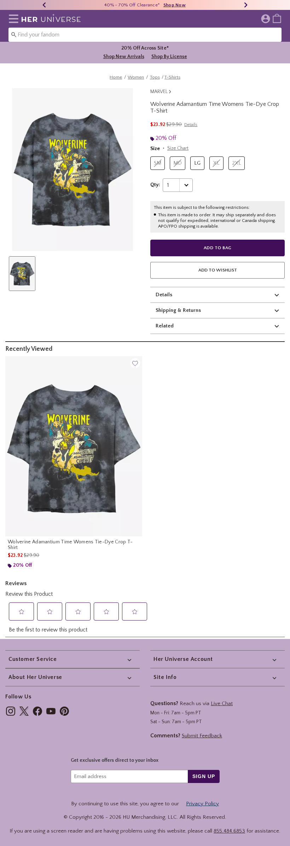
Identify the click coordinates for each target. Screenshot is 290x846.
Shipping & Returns (178, 310)
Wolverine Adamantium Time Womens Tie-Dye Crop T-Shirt (70, 544)
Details (164, 295)
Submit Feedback (202, 736)
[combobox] (145, 35)
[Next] (245, 5)
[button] (12, 19)
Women (136, 77)
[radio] (157, 163)
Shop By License (169, 56)
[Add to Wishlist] (135, 363)
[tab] (22, 273)
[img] (10, 711)
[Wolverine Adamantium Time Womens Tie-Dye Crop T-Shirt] (73, 446)
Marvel (159, 92)
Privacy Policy (202, 804)
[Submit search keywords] (13, 34)
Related (165, 326)
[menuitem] (277, 18)
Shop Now (174, 4)
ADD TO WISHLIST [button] (217, 270)
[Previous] (44, 5)
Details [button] (190, 124)
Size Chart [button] (177, 148)
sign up (203, 776)
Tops (155, 77)
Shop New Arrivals (123, 56)
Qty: (155, 185)
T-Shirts (172, 77)
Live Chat (222, 704)
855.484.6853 (229, 831)
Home (116, 77)
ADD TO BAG (218, 247)
